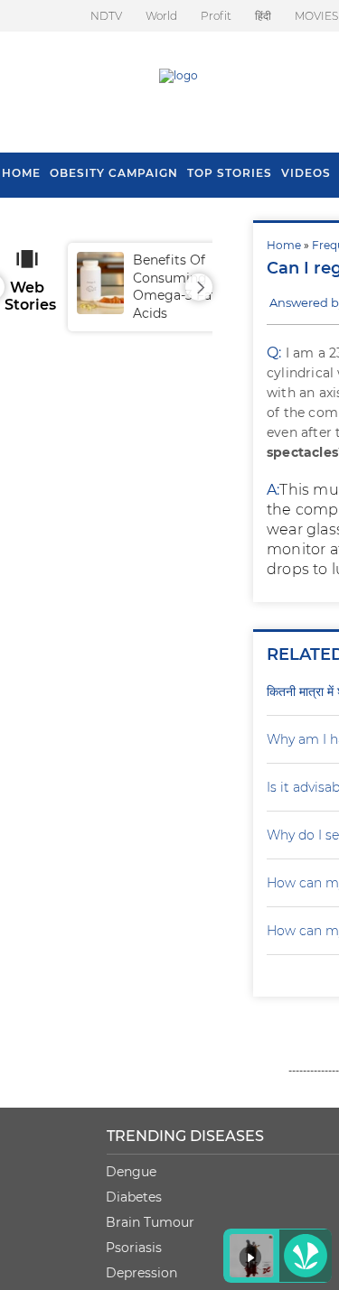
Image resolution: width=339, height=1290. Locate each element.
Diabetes (134, 1197)
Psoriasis (134, 1247)
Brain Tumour (150, 1222)
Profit (216, 16)
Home (284, 245)
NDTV (106, 16)
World (161, 16)
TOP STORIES (229, 173)
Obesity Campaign (114, 173)
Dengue (131, 1172)
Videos (306, 173)
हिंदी (263, 16)
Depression (141, 1273)
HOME (21, 173)
